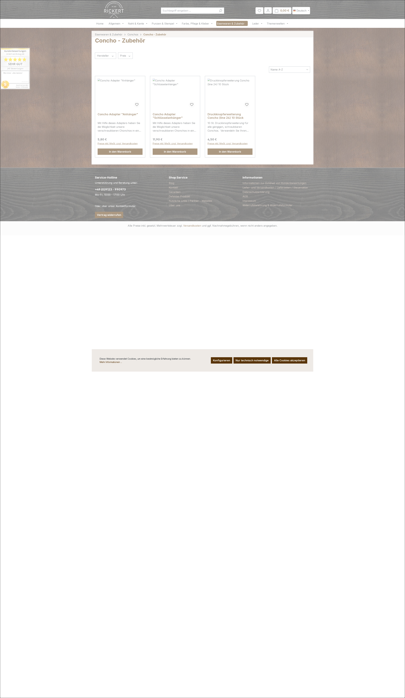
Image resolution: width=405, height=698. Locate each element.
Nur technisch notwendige (252, 360)
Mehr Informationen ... (111, 362)
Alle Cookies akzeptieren (289, 360)
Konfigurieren (221, 360)
